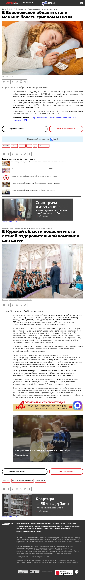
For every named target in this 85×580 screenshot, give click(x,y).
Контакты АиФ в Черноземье (41, 523)
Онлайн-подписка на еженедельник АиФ (49, 526)
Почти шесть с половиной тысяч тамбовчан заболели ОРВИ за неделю (36, 169)
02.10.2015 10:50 (7, 9)
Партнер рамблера (47, 571)
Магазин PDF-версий (72, 526)
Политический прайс (62, 529)
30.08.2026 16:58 (7, 228)
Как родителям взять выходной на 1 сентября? (43, 450)
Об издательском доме (24, 526)
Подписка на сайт (59, 523)
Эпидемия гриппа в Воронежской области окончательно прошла (34, 176)
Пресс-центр (71, 523)
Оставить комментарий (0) (66, 129)
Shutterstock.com (8, 76)
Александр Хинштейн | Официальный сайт (17, 300)
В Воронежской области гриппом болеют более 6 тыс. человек (33, 190)
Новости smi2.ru (9, 221)
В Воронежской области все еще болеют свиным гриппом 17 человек (36, 183)
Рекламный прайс (22, 523)
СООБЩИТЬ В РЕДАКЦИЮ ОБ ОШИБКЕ (28, 531)
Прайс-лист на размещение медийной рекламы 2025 (34, 529)
